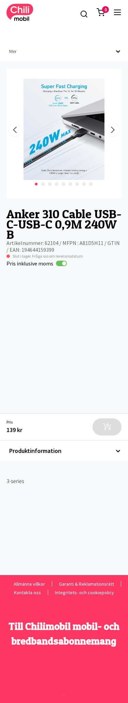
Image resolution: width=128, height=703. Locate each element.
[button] (101, 12)
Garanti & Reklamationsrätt (86, 584)
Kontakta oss (27, 592)
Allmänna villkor (29, 584)
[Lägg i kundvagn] (107, 426)
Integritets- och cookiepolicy (84, 592)
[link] (117, 12)
